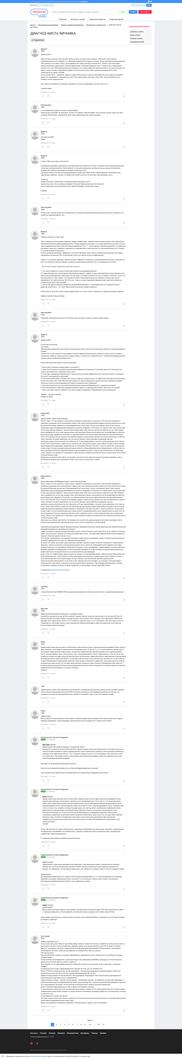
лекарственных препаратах (39, 1056)
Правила (103, 1033)
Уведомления (39, 40)
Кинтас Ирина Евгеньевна (60, 570)
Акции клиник (135, 35)
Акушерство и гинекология (96, 25)
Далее (89, 1020)
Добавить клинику (137, 32)
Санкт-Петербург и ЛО (45, 5)
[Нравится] (43, 96)
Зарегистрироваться (138, 5)
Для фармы (84, 1033)
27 (103, 1024)
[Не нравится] (48, 96)
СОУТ (52, 1036)
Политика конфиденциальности (39, 1036)
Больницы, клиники (78, 19)
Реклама (43, 1033)
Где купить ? (145, 12)
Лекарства (62, 19)
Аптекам (52, 1033)
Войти (149, 5)
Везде (123, 12)
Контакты (34, 1033)
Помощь (94, 1033)
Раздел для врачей (116, 19)
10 (89, 1024)
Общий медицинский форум (48, 25)
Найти (133, 12)
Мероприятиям (72, 1033)
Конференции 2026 (137, 42)
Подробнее (84, 1)
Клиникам (61, 1033)
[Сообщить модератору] (124, 96)
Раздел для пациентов (97, 19)
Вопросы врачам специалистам (72, 25)
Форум (32, 25)
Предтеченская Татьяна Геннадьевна (54, 737)
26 (98, 1024)
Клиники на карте (136, 38)
